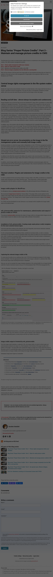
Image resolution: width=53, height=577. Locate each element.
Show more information (26, 26)
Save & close (26, 19)
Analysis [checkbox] (21, 12)
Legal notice (39, 29)
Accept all (26, 15)
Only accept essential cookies (26, 23)
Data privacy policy (31, 29)
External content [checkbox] (30, 12)
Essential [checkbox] (14, 12)
